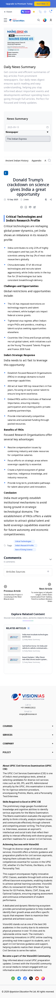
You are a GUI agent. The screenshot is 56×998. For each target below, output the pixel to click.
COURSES (28, 726)
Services (28, 734)
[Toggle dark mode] (34, 12)
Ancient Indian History (16, 160)
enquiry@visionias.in (28, 714)
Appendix (36, 160)
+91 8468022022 (28, 707)
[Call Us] (40, 12)
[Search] (38, 20)
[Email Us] (45, 12)
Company (28, 743)
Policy (28, 752)
